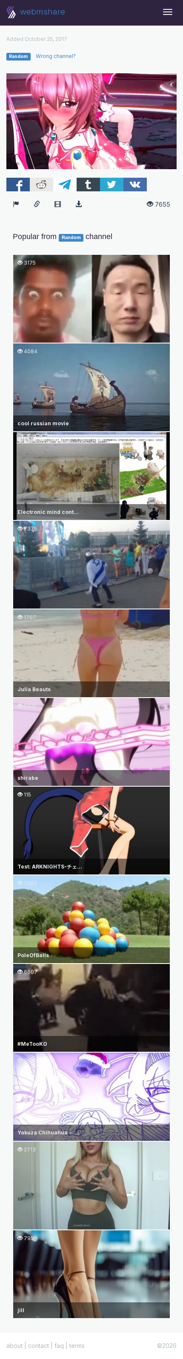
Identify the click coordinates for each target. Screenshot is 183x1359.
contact (38, 1345)
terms (77, 1345)
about (14, 1345)
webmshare (41, 12)
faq (59, 1345)
